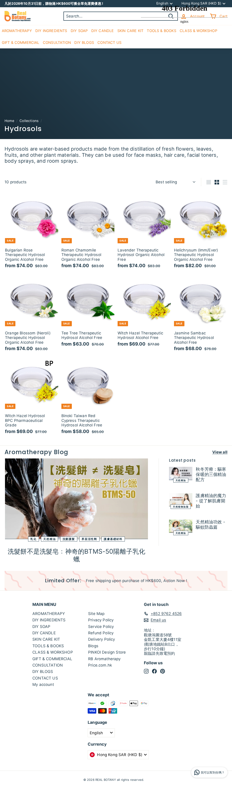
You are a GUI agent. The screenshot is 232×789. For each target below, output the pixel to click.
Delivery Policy (101, 639)
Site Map (96, 613)
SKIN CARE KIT (130, 30)
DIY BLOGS (84, 42)
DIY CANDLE (102, 30)
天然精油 (49, 539)
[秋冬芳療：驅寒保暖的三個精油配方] (180, 473)
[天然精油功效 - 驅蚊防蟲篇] (180, 526)
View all (219, 452)
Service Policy (101, 626)
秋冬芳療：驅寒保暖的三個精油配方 (211, 474)
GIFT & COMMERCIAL (20, 42)
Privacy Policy (101, 620)
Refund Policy (101, 633)
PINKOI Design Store (107, 652)
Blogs (93, 646)
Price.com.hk (100, 665)
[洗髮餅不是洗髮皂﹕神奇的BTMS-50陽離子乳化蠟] (76, 498)
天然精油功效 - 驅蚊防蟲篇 (210, 524)
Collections (29, 121)
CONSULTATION (57, 42)
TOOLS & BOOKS (48, 646)
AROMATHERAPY (17, 30)
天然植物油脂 (180, 506)
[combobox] (120, 16)
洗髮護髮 (69, 539)
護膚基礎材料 (113, 539)
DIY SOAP (79, 30)
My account (43, 684)
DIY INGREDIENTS (51, 30)
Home (9, 121)
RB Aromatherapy (104, 659)
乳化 (33, 539)
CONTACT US (109, 42)
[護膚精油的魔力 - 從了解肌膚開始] (180, 499)
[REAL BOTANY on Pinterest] (162, 671)
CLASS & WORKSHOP (52, 652)
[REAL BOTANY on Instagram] (146, 671)
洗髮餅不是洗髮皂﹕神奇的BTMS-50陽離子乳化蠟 (76, 555)
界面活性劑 (89, 539)
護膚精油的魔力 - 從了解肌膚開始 (211, 501)
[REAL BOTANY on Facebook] (154, 671)
